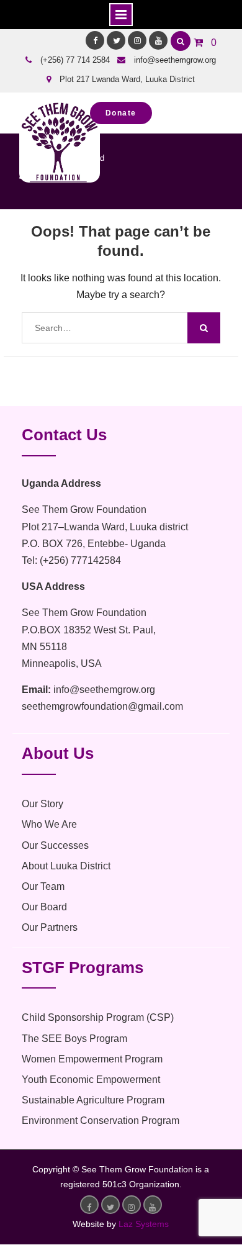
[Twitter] (116, 40)
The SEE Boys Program (74, 1038)
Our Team (43, 886)
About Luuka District (66, 866)
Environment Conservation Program (100, 1120)
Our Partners (50, 927)
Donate (121, 113)
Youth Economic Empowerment (91, 1079)
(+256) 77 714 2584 (75, 60)
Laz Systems (144, 1224)
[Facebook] (95, 40)
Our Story (42, 804)
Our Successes (55, 845)
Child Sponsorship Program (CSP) (98, 1017)
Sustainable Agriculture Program (93, 1100)
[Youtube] (158, 40)
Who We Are (49, 824)
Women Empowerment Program (92, 1059)
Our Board (44, 907)
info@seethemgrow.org (175, 60)
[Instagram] (137, 40)
